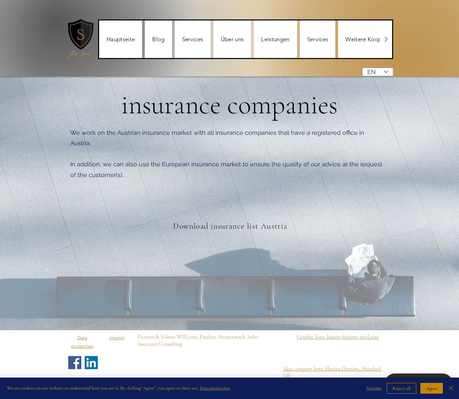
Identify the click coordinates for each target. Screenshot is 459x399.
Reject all (401, 388)
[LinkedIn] (91, 362)
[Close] (451, 388)
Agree (431, 388)
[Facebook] (74, 362)
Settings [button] (373, 388)
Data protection (215, 388)
